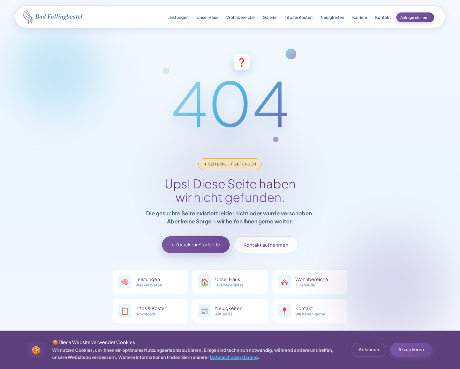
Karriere (359, 17)
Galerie (269, 17)
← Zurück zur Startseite (195, 244)
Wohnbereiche (240, 17)
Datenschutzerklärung (234, 357)
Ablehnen (369, 349)
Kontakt (383, 17)
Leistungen (178, 17)
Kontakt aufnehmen (265, 245)
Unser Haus (207, 17)
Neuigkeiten (332, 17)
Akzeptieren (411, 349)
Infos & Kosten (299, 17)
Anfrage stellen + (415, 17)
